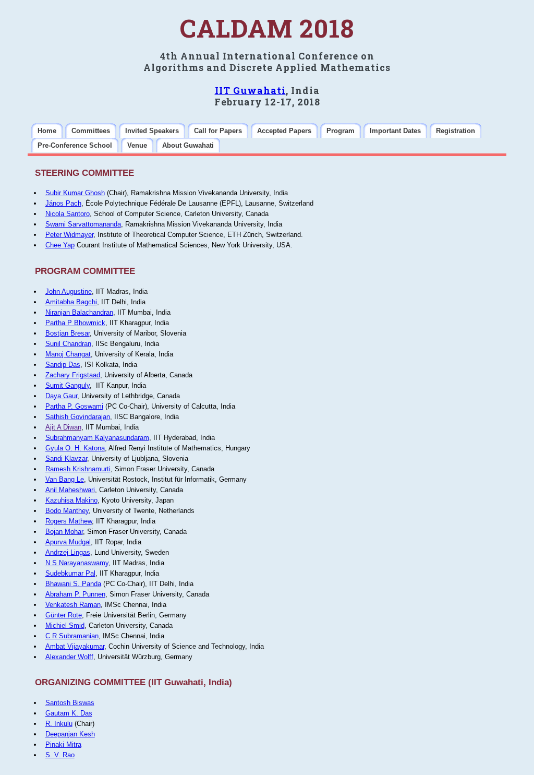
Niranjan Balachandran (79, 312)
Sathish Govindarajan (77, 417)
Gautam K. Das (68, 713)
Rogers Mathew (68, 521)
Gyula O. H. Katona (75, 448)
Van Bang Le (64, 479)
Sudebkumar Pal (70, 573)
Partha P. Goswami (74, 406)
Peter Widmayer (69, 235)
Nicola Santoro (67, 214)
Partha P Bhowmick (75, 323)
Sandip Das (62, 364)
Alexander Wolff (69, 657)
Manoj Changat (68, 354)
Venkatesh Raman (73, 605)
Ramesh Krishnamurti (78, 469)
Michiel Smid (64, 625)
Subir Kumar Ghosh (75, 193)
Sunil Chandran (68, 344)
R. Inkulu (58, 724)
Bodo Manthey (67, 511)
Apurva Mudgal (68, 542)
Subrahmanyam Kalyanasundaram (97, 438)
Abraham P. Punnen (75, 594)
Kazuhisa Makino (71, 500)
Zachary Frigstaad (72, 375)
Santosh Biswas (69, 703)
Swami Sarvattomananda (83, 224)
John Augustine (68, 291)
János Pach (63, 203)
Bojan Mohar (64, 531)
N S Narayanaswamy (76, 563)
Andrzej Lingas (67, 552)
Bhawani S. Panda (73, 584)
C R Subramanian (72, 636)
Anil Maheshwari (70, 490)
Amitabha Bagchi (71, 302)
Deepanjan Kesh (70, 734)
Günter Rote (63, 615)
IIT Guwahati (250, 90)
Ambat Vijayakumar (74, 646)
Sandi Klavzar (66, 458)
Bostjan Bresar (67, 333)
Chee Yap (60, 245)
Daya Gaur (61, 396)
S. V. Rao (60, 755)
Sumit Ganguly (67, 385)
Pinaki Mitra (63, 744)
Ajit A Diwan (63, 427)
